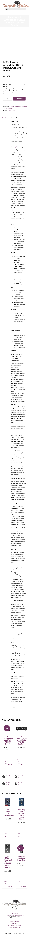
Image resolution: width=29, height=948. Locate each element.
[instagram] (16, 909)
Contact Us (15, 913)
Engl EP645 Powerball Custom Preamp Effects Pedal (8, 861)
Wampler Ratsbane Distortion (21, 858)
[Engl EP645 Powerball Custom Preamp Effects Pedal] (7, 848)
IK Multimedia (11, 110)
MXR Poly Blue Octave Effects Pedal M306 (21, 814)
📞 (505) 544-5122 (14, 917)
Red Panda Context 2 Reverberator (9, 812)
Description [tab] (5, 118)
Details (10, 764)
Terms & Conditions (14, 927)
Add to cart (19, 99)
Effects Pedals (23, 106)
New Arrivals (9, 108)
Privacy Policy (14, 923)
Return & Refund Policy (14, 925)
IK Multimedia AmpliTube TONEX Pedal (8, 740)
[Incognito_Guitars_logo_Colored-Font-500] (15, 1)
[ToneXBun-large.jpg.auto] (14, 43)
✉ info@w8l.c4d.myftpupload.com (14, 915)
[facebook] (13, 909)
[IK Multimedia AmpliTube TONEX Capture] (21, 728)
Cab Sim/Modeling (15, 106)
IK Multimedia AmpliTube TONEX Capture (22, 740)
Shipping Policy (14, 921)
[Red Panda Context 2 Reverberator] (7, 802)
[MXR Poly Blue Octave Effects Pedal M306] (21, 802)
